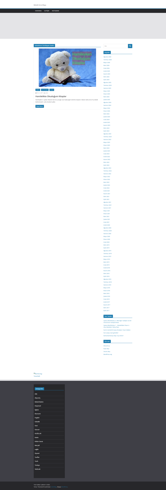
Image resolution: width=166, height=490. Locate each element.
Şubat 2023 (106, 151)
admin (46, 93)
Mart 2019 (106, 262)
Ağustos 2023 (107, 134)
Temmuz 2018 (107, 282)
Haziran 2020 (107, 233)
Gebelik (38, 89)
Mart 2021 (106, 216)
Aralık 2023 (106, 122)
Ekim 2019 (106, 245)
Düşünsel (38, 406)
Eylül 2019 (106, 248)
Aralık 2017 (106, 302)
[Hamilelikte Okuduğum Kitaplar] (67, 68)
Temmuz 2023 (107, 136)
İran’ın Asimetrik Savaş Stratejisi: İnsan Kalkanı (116, 330)
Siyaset (37, 453)
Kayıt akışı (106, 348)
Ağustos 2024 (107, 102)
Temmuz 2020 (107, 231)
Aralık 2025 (106, 71)
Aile (36, 394)
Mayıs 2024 (106, 108)
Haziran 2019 (107, 256)
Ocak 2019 (106, 265)
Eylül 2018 (106, 276)
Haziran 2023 (107, 139)
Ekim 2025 (106, 77)
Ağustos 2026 (107, 57)
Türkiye (37, 465)
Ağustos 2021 (107, 202)
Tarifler (37, 457)
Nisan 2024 (106, 111)
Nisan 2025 (106, 94)
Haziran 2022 (107, 174)
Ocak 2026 (106, 68)
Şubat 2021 (106, 219)
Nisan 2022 (106, 179)
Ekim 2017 (106, 307)
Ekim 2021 (106, 196)
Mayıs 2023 (106, 142)
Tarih (36, 461)
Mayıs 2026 (106, 62)
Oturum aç (106, 346)
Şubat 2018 (106, 296)
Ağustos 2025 (107, 82)
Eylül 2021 (106, 199)
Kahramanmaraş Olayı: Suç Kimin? (113, 335)
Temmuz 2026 (107, 59)
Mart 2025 (106, 97)
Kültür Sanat (45, 89)
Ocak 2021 (106, 222)
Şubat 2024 (106, 116)
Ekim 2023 (106, 128)
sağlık (36, 449)
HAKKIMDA (38, 11)
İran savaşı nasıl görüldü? (110, 333)
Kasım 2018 (106, 270)
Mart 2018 (106, 293)
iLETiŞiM (46, 11)
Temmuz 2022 (107, 171)
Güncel (37, 430)
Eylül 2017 (106, 310)
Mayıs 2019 (106, 259)
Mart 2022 (106, 182)
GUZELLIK (38, 433)
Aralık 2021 (106, 191)
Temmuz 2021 (107, 205)
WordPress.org (107, 354)
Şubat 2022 (106, 185)
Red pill (37, 445)
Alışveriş (37, 398)
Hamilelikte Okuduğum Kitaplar (50, 96)
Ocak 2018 (106, 299)
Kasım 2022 (106, 159)
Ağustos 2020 (107, 228)
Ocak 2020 (106, 242)
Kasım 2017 (106, 305)
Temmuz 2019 (107, 253)
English (37, 418)
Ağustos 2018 (107, 279)
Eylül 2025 (106, 79)
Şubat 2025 (106, 99)
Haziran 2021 (107, 208)
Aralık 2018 (106, 268)
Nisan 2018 (106, 290)
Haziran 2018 (107, 285)
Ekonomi (38, 414)
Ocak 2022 (106, 188)
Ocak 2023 (106, 154)
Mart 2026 (106, 65)
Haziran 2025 (107, 88)
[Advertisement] (83, 26)
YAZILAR (51, 89)
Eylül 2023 (106, 131)
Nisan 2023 (106, 145)
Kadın (36, 437)
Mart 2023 (106, 148)
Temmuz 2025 (107, 85)
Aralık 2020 (106, 225)
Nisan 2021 (106, 213)
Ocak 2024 (106, 119)
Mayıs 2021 (106, 211)
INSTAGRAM (55, 11)
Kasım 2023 (106, 125)
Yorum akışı (106, 351)
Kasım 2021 (106, 193)
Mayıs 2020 (106, 236)
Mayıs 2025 (106, 91)
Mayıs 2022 (106, 176)
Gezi (36, 426)
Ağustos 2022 (107, 168)
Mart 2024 (106, 114)
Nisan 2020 (106, 239)
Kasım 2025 (106, 74)
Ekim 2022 (106, 162)
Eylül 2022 (106, 165)
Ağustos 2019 (107, 250)
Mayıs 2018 (106, 288)
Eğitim (37, 410)
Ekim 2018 (106, 273)
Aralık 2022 (106, 156)
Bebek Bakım (39, 402)
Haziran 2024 (107, 105)
